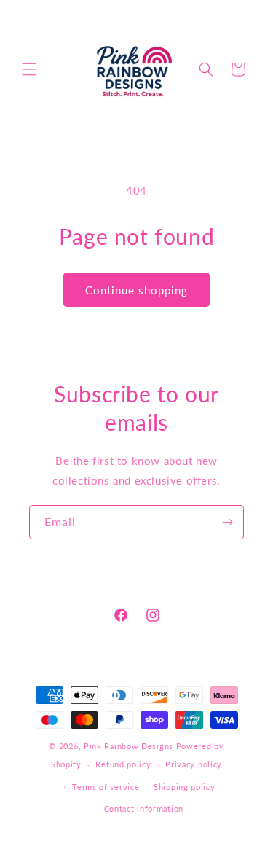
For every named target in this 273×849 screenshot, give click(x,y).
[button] (29, 69)
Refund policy (123, 764)
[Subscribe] (227, 522)
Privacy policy (193, 764)
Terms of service (105, 786)
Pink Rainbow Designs (130, 746)
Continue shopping (136, 290)
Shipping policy (184, 786)
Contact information (143, 808)
